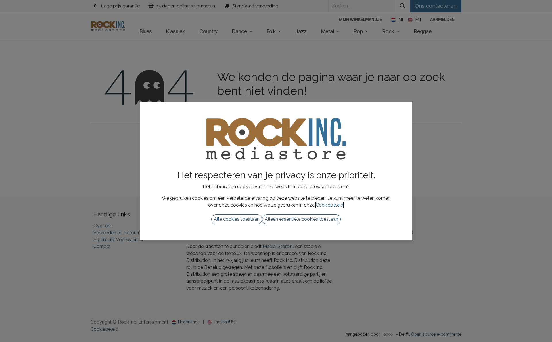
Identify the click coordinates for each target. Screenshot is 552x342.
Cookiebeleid (329, 205)
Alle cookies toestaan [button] (237, 219)
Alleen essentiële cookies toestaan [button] (301, 219)
